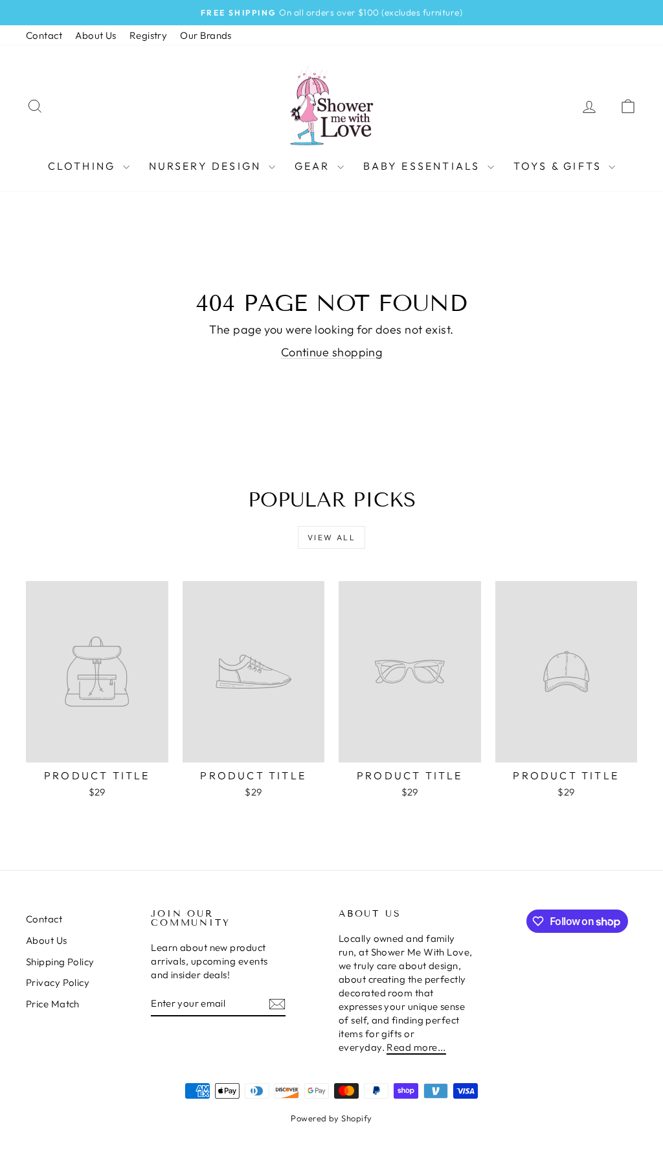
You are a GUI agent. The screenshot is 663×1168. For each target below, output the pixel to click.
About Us (96, 35)
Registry (148, 35)
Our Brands (206, 35)
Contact (44, 35)
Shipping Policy (60, 962)
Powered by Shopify (331, 1118)
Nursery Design (207, 165)
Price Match (53, 1004)
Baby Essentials (423, 165)
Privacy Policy (57, 982)
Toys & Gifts (559, 165)
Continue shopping (332, 352)
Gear (314, 165)
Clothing (84, 165)
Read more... (416, 1047)
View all (331, 537)
